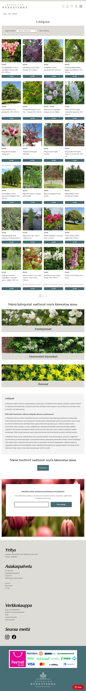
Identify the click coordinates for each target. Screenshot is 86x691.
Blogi (6, 614)
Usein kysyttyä (9, 619)
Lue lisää (54, 118)
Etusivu (5, 14)
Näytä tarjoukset (44, 30)
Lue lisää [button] (11, 76)
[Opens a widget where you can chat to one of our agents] (78, 687)
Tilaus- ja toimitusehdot (12, 609)
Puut (9, 14)
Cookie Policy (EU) (11, 617)
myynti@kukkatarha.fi (12, 573)
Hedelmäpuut (43, 467)
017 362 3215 (9, 570)
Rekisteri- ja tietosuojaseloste (14, 612)
